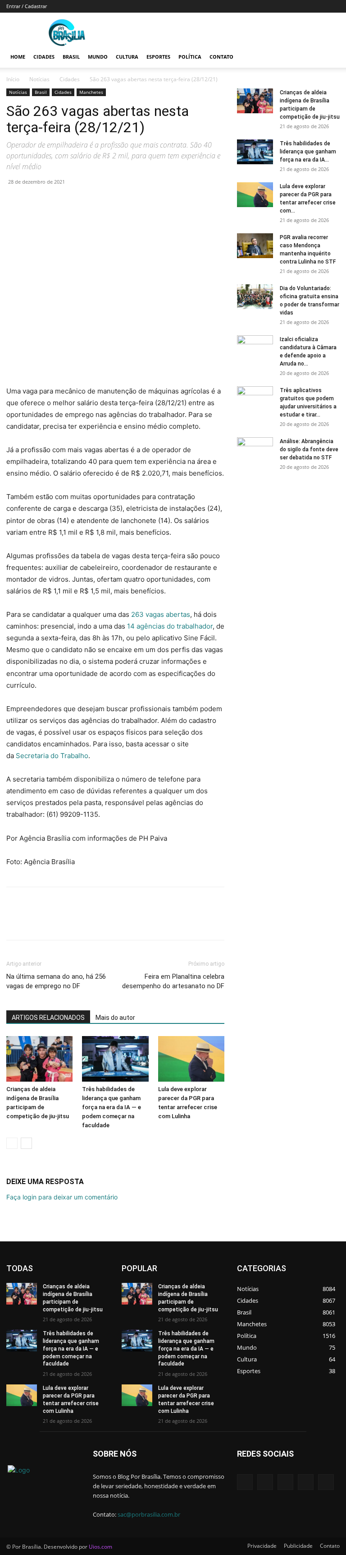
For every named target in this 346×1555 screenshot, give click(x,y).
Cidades (44, 56)
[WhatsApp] (77, 202)
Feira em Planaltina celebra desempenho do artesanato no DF (173, 981)
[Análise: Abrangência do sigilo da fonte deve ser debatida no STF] (255, 450)
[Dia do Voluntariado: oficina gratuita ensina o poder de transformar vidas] (255, 296)
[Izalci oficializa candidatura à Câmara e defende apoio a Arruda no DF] (255, 348)
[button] (329, 57)
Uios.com (100, 1546)
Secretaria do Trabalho (52, 755)
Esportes (158, 56)
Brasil (71, 56)
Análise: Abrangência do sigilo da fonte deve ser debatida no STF (309, 449)
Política (189, 56)
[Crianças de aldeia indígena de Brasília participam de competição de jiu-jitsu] (39, 1059)
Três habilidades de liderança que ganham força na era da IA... (308, 151)
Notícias (39, 79)
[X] (36, 202)
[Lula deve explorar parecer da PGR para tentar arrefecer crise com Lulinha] (191, 1059)
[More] (98, 202)
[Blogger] (245, 1482)
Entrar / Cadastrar (26, 6)
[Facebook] (15, 202)
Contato (221, 56)
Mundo (98, 56)
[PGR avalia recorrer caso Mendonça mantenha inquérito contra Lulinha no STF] (255, 245)
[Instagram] (306, 1482)
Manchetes (91, 92)
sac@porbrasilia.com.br (149, 1514)
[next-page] (26, 1143)
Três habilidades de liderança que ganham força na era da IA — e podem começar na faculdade (111, 1107)
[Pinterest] (57, 202)
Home (17, 56)
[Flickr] (285, 1482)
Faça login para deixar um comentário (62, 1197)
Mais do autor (115, 1017)
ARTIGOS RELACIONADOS (48, 1017)
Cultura (127, 56)
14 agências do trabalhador (170, 626)
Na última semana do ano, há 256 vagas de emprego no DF (56, 981)
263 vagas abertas (160, 614)
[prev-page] (12, 1143)
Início (12, 79)
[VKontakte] (326, 1482)
